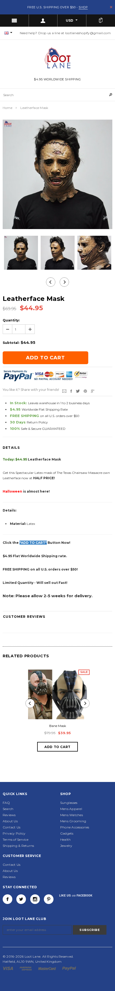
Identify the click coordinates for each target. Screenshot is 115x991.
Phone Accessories (74, 827)
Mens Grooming (73, 821)
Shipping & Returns (18, 846)
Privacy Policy (14, 833)
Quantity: (11, 320)
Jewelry (66, 846)
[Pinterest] (85, 391)
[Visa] (8, 968)
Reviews (9, 815)
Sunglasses (68, 803)
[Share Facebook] (71, 391)
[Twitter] (78, 391)
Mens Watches (71, 815)
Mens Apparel (71, 809)
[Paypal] (69, 968)
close (111, 7)
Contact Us (11, 827)
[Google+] (92, 391)
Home (7, 108)
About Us (10, 821)
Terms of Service (15, 839)
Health (65, 839)
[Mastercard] (47, 968)
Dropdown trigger (43, 20)
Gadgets (67, 833)
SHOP (83, 7)
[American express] (26, 968)
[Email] (64, 391)
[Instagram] (35, 899)
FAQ (6, 803)
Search (8, 809)
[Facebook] (7, 899)
